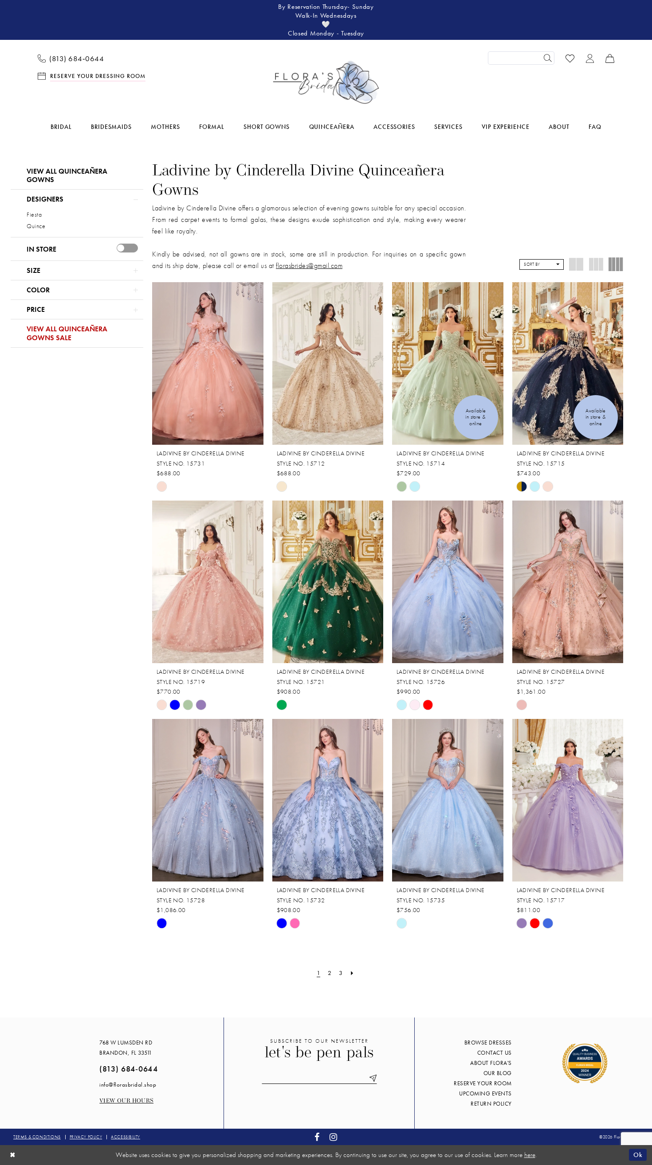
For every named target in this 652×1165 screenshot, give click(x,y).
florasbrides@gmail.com (309, 265)
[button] (590, 58)
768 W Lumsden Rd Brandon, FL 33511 (125, 1047)
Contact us (494, 1052)
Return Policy (491, 1103)
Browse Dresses (488, 1042)
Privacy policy (86, 1137)
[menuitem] (71, 58)
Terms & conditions (37, 1137)
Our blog (497, 1073)
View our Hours (126, 1101)
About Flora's (491, 1063)
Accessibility (125, 1137)
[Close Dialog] (12, 1155)
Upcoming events (485, 1093)
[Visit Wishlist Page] (570, 58)
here (529, 1154)
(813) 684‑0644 (128, 1068)
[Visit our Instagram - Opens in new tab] (333, 1137)
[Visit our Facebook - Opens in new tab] (317, 1137)
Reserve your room (483, 1083)
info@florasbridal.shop (127, 1084)
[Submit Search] (547, 58)
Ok (637, 1154)
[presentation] (127, 248)
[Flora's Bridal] (326, 82)
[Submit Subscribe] (371, 1078)
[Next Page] (352, 973)
